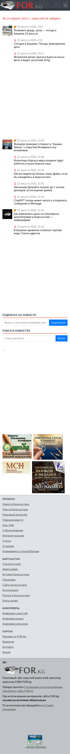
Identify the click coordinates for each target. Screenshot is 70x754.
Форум (6, 652)
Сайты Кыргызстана (14, 585)
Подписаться (58, 322)
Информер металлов (15, 624)
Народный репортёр (14, 514)
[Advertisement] (35, 101)
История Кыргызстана (15, 574)
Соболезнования (12, 530)
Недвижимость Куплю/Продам (20, 551)
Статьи (6, 541)
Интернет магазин (13, 535)
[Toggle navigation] (65, 5)
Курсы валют (10, 600)
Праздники (8, 579)
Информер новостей (15, 613)
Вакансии (8, 641)
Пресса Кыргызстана (15, 509)
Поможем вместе (12, 520)
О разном (8, 546)
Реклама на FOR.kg (14, 636)
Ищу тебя (8, 525)
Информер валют (13, 618)
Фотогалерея (10, 590)
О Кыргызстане (11, 564)
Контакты (8, 647)
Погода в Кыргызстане (16, 595)
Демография (10, 569)
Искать (61, 338)
